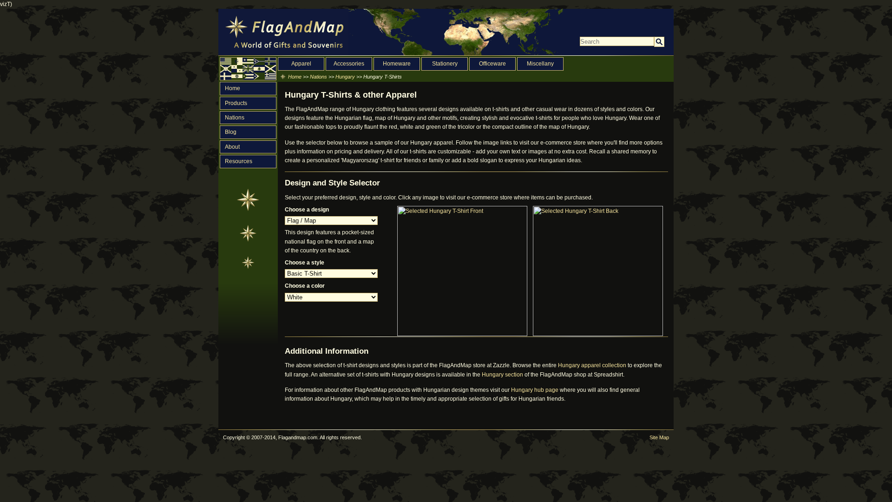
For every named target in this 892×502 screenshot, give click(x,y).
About (232, 147)
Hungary (345, 76)
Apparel (301, 63)
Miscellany (540, 63)
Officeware (492, 63)
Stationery (445, 63)
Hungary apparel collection (592, 365)
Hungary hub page (534, 390)
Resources (238, 161)
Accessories (349, 63)
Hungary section (502, 374)
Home (232, 88)
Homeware (397, 63)
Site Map (659, 437)
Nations (234, 117)
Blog (230, 132)
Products (236, 103)
